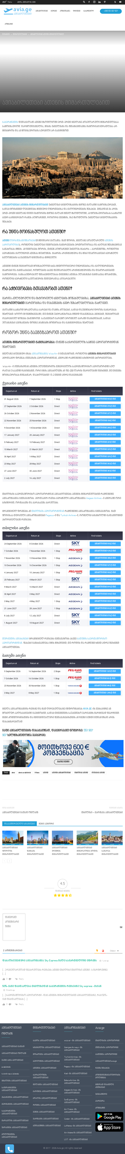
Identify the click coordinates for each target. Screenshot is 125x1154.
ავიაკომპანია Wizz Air (44, 353)
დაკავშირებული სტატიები (19, 824)
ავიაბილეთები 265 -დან (105, 435)
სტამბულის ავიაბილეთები (46, 1047)
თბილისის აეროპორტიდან (48, 511)
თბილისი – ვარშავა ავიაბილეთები (102, 812)
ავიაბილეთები (42, 11)
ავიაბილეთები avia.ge (106, 1061)
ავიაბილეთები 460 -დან (105, 572)
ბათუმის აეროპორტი (106, 1054)
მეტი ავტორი (46, 824)
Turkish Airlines (68, 515)
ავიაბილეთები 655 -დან (105, 601)
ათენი (45, 773)
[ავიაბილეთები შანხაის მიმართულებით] (37, 838)
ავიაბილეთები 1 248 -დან (105, 693)
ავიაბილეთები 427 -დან (105, 565)
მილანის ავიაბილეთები (45, 1084)
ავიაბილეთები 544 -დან (105, 587)
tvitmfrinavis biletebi (10, 1074)
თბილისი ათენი (81, 773)
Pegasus (50, 515)
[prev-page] (4, 861)
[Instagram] (94, 2)
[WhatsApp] (20, 792)
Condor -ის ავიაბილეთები (77, 1119)
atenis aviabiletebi (25, 773)
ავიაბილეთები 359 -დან (105, 478)
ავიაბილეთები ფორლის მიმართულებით (10, 851)
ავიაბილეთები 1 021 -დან (105, 671)
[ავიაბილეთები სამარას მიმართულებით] (112, 838)
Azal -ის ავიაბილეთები (75, 1074)
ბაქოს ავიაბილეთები (44, 1041)
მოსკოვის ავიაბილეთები (46, 1054)
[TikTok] (109, 2)
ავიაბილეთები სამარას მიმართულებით (110, 851)
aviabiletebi (6, 1067)
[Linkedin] (99, 2)
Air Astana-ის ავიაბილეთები (78, 1133)
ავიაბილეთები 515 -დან (105, 544)
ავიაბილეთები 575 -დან (105, 616)
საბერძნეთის (10, 122)
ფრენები (76, 11)
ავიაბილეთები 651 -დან (104, 678)
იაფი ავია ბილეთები (12, 1060)
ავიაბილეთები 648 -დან (105, 623)
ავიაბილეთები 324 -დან (105, 449)
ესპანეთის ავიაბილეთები (15, 1097)
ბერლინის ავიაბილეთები (46, 1061)
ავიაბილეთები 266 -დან (105, 428)
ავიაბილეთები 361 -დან (105, 471)
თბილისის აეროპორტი (107, 1041)
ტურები (54, 11)
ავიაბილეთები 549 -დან (105, 594)
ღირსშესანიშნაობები (19, 240)
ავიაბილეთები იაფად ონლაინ (20, 812)
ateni (13, 773)
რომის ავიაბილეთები (44, 1105)
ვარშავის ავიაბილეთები (46, 1119)
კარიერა (99, 1101)
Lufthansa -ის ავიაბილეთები (77, 1126)
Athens (37, 773)
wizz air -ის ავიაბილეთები (77, 1041)
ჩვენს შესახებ (102, 1068)
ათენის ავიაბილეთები (61, 773)
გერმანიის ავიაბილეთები (15, 1104)
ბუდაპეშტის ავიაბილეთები (47, 1126)
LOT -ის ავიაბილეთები (76, 1139)
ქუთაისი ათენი (98, 773)
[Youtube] (120, 2)
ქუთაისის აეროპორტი (106, 1047)
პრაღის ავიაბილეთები (45, 1098)
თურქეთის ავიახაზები (15, 638)
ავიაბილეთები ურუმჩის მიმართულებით (60, 851)
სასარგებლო (88, 11)
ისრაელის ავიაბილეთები (15, 1121)
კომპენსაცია (65, 11)
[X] (115, 2)
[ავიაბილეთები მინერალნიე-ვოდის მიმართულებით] (87, 838)
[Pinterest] (104, 2)
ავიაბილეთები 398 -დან (105, 558)
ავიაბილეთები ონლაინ (14, 1053)
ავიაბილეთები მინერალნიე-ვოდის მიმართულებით (87, 851)
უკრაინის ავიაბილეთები (14, 1127)
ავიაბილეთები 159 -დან (105, 421)
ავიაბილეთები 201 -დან (105, 442)
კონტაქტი (9, 24)
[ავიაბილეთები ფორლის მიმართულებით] (12, 838)
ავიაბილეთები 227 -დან (105, 413)
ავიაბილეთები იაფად (13, 1046)
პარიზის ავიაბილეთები (45, 1091)
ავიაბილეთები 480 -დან (105, 580)
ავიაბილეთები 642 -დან (105, 608)
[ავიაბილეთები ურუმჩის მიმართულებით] (62, 838)
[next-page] (9, 861)
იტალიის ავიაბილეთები (14, 1081)
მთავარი (6, 34)
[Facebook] (89, 2)
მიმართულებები (20, 34)
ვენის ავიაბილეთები (44, 1112)
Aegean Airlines (94, 498)
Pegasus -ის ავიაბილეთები (77, 1067)
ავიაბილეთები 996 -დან (104, 686)
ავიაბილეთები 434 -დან (105, 551)
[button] (84, 2)
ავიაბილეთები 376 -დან (105, 406)
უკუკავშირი (101, 1094)
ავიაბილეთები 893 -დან (105, 399)
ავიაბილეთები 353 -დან (105, 464)
